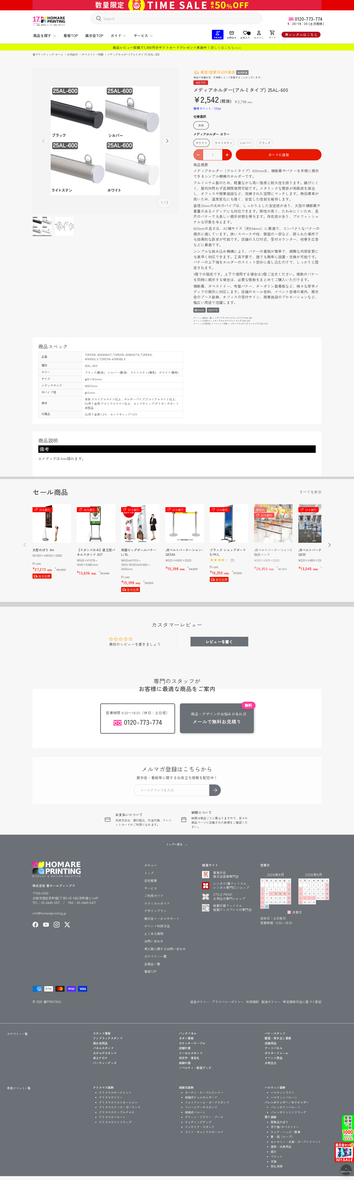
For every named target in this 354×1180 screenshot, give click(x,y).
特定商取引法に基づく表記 (302, 1001)
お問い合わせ (154, 941)
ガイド (116, 35)
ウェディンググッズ (198, 1122)
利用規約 (252, 1001)
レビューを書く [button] (219, 641)
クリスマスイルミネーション (118, 1102)
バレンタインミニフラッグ (288, 1112)
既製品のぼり (279, 1122)
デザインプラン (155, 911)
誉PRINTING (52, 1001)
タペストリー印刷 (93, 54)
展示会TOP (94, 35)
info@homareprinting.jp (49, 913)
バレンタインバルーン (285, 1107)
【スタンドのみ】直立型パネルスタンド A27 (96, 552)
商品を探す (42, 35)
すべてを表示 (310, 491)
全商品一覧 (207, 317)
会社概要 (150, 880)
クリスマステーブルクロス (117, 1112)
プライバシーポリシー (228, 1001)
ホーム (196, 317)
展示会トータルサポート (161, 918)
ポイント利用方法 (157, 926)
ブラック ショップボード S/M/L (228, 552)
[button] (272, 34)
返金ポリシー (200, 1001)
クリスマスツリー (111, 1097)
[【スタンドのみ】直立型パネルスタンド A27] (96, 523)
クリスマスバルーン (112, 1117)
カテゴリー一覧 (155, 956)
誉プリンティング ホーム (48, 54)
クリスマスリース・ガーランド (119, 1107)
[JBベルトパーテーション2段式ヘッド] (273, 523)
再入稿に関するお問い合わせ (165, 949)
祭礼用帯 (276, 1166)
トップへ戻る (174, 844)
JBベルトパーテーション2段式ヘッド (273, 552)
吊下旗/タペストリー (285, 1127)
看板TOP (71, 35)
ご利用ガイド (154, 895)
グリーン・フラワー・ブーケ (204, 1117)
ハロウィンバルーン (284, 1097)
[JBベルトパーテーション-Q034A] (184, 523)
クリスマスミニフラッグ (115, 1122)
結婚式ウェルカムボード (201, 1097)
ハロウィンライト (282, 1092)
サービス (141, 35)
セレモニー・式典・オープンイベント (296, 1142)
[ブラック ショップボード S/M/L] (229, 523)
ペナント (276, 1156)
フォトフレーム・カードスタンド (207, 1102)
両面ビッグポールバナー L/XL (138, 552)
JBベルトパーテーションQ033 (316, 552)
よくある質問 (154, 933)
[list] (105, 141)
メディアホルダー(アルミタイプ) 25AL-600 (133, 54)
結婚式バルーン (195, 1112)
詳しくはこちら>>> (225, 47)
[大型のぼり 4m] (52, 523)
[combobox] (176, 18)
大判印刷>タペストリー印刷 (215, 323)
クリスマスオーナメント (115, 1092)
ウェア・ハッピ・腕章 (285, 1132)
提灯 (274, 1151)
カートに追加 (278, 154)
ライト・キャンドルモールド (204, 1132)
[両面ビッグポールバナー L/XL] (140, 523)
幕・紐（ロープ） (282, 1137)
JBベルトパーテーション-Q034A (184, 552)
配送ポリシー (271, 1001)
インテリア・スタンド (200, 1127)
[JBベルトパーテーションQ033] (317, 523)
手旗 (274, 1161)
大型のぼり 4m (43, 550)
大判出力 (73, 54)
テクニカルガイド (157, 903)
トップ (149, 873)
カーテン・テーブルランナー (204, 1092)
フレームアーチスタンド (201, 1107)
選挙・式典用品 (281, 1146)
